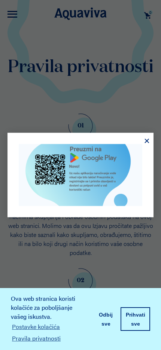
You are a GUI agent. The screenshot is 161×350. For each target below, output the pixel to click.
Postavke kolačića (36, 326)
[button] (64, 339)
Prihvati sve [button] (135, 319)
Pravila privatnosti (36, 338)
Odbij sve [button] (106, 319)
